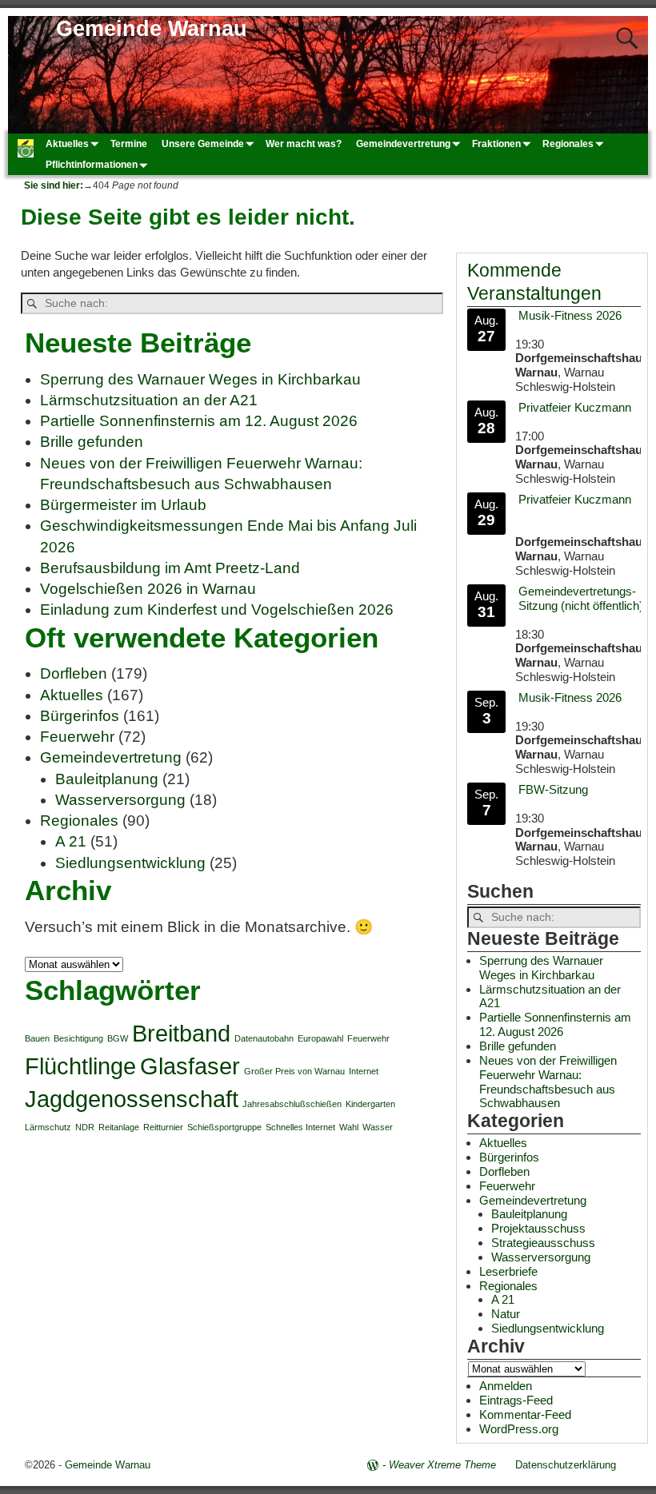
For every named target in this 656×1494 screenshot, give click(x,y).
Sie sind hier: (53, 185)
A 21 (70, 841)
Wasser (377, 1127)
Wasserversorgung (120, 799)
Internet (363, 1071)
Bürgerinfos (79, 715)
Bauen (37, 1038)
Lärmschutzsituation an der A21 (149, 400)
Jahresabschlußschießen (292, 1104)
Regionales (568, 143)
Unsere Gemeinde (203, 143)
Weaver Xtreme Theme (442, 1465)
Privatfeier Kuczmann (574, 407)
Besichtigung (78, 1038)
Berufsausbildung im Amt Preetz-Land (170, 568)
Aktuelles (67, 143)
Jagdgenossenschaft (131, 1099)
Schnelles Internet (300, 1127)
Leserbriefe (508, 1271)
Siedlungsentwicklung (130, 863)
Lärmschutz (48, 1127)
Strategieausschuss (543, 1242)
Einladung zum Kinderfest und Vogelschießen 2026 (217, 609)
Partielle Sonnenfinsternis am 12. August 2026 (199, 420)
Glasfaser (190, 1066)
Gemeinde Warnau (151, 29)
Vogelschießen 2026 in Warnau (148, 588)
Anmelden (505, 1385)
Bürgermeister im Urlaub (123, 504)
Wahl (348, 1127)
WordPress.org (518, 1429)
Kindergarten (370, 1104)
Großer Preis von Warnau (294, 1071)
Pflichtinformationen (92, 164)
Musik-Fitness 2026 (570, 315)
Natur (505, 1314)
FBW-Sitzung (553, 789)
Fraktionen (496, 143)
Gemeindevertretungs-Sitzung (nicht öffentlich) (580, 598)
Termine (128, 143)
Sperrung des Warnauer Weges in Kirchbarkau (200, 379)
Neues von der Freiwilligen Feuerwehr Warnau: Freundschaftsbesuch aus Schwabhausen (548, 1082)
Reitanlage (118, 1127)
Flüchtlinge (80, 1066)
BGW (117, 1038)
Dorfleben (73, 673)
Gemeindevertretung (403, 143)
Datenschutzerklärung (565, 1465)
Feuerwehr (77, 736)
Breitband (181, 1033)
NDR (84, 1127)
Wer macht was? (304, 143)
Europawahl (320, 1038)
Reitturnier (163, 1127)
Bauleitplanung (106, 779)
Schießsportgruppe (224, 1127)
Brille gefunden (91, 441)
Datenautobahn (264, 1038)
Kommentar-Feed (525, 1414)
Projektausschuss (538, 1228)
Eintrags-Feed (516, 1400)
